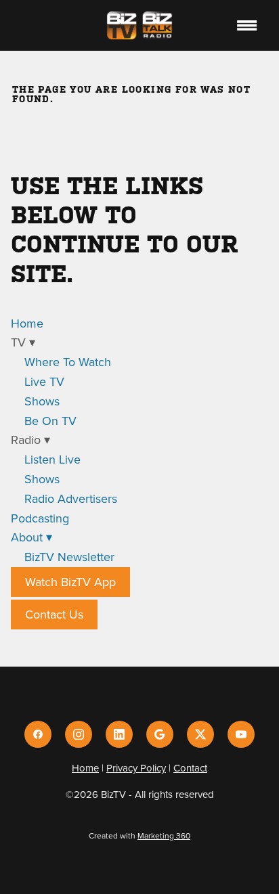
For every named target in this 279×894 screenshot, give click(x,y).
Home (27, 323)
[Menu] (247, 25)
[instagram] (78, 734)
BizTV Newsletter (69, 556)
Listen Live (52, 459)
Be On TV (50, 420)
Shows (42, 401)
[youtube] (241, 734)
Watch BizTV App (70, 581)
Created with (139, 835)
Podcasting (40, 518)
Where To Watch (67, 361)
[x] (200, 734)
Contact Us (54, 614)
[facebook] (37, 734)
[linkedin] (119, 734)
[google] (159, 734)
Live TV (44, 381)
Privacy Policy (136, 768)
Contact (190, 768)
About (31, 537)
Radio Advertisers (70, 498)
